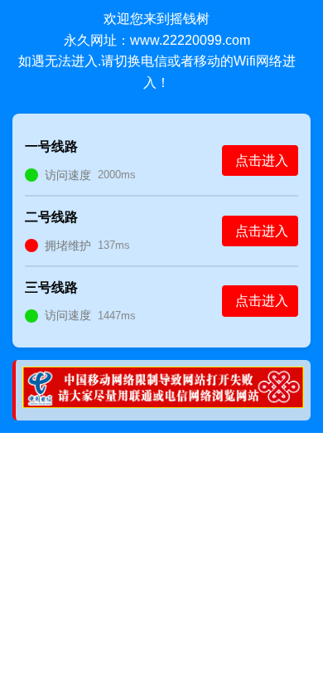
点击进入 (261, 160)
